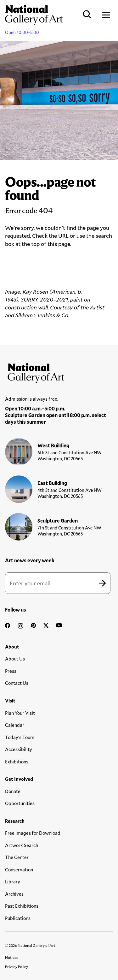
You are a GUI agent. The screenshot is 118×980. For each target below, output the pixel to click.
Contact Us (16, 683)
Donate (12, 791)
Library (12, 881)
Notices (11, 957)
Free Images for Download (32, 833)
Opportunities (20, 803)
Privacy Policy (16, 966)
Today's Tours (19, 737)
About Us (15, 658)
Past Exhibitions (21, 906)
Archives (14, 894)
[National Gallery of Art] (59, 372)
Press (10, 671)
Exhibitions (16, 761)
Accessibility (18, 749)
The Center (17, 857)
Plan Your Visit (20, 713)
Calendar (14, 725)
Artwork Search (21, 845)
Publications (18, 918)
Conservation (19, 869)
